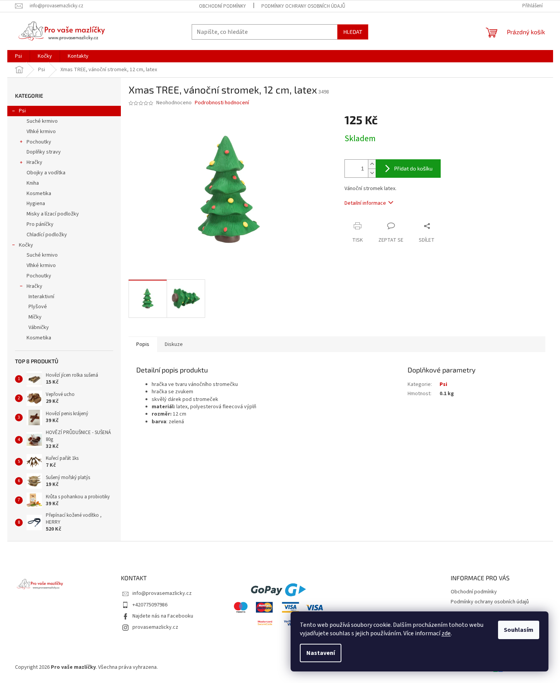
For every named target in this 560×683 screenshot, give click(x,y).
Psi (22, 111)
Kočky (26, 245)
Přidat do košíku (413, 168)
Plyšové (37, 307)
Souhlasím (518, 630)
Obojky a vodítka (46, 173)
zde (446, 633)
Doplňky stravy (44, 152)
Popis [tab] (142, 344)
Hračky (34, 162)
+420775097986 (149, 605)
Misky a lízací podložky (53, 214)
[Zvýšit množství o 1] (372, 164)
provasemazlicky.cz (155, 627)
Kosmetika (39, 193)
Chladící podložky (47, 235)
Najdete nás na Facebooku (162, 616)
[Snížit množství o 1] (372, 173)
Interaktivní (41, 297)
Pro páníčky (40, 224)
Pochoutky (39, 142)
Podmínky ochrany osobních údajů (303, 6)
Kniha (33, 183)
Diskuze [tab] (174, 344)
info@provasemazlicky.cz (162, 593)
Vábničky (38, 327)
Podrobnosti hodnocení (222, 103)
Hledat (352, 31)
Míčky (35, 317)
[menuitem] (18, 56)
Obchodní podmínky (222, 6)
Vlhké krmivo (41, 131)
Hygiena (36, 203)
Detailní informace (365, 203)
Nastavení (320, 653)
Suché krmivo (42, 121)
